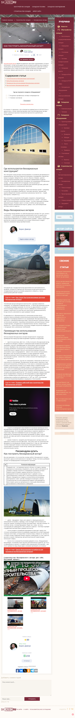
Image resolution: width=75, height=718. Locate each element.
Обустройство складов (22, 6)
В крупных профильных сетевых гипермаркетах (24, 95)
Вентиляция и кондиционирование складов (64, 39)
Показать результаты (26, 104)
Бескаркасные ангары (40, 20)
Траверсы (67, 150)
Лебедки (66, 137)
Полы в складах (66, 187)
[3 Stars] (32, 666)
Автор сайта (37, 11)
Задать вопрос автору (27, 239)
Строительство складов (22, 11)
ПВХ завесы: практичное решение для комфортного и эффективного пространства (63, 317)
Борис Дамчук (64, 249)
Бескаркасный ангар (10, 63)
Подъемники (68, 140)
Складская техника (38, 6)
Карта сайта (18, 709)
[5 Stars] (35, 666)
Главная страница (7, 20)
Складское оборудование (56, 6)
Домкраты (67, 134)
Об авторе (27, 661)
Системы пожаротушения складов (63, 62)
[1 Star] (29, 666)
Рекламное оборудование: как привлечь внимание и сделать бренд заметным (64, 357)
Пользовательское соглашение (40, 709)
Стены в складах (67, 200)
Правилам (65, 426)
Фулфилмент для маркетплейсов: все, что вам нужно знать (63, 392)
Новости (64, 26)
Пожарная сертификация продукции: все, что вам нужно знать (63, 375)
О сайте (26, 709)
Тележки (64, 112)
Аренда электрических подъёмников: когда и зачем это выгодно (63, 293)
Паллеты (66, 159)
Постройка (65, 191)
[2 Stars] (30, 666)
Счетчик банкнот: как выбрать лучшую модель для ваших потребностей (63, 384)
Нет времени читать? (26, 59)
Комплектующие (67, 108)
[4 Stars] (33, 666)
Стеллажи (67, 163)
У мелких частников (16, 98)
